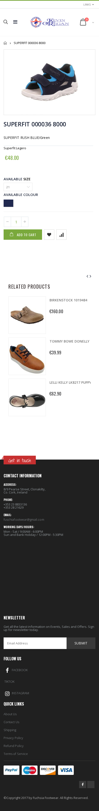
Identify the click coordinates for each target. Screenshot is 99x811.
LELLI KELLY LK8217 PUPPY (70, 382)
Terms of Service (16, 754)
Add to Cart (26, 234)
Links (87, 4)
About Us (10, 714)
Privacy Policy (13, 738)
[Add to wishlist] (49, 234)
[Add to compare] (61, 234)
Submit (80, 643)
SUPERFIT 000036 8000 (35, 124)
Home (5, 43)
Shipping (10, 730)
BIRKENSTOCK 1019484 (68, 300)
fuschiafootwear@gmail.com (24, 519)
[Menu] (15, 22)
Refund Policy (14, 746)
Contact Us (11, 722)
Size (27, 178)
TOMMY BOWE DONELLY (69, 341)
